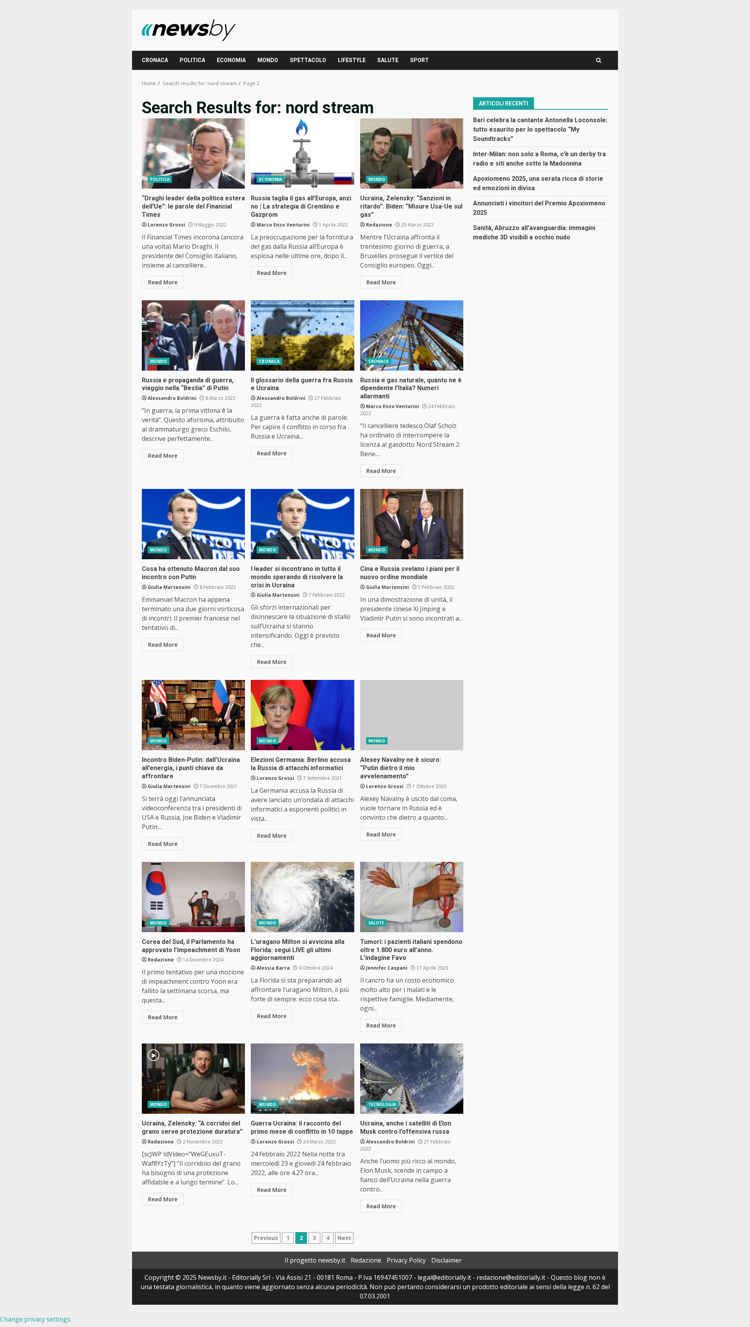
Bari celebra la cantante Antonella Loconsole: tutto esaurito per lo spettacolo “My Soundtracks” (540, 129)
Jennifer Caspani (386, 968)
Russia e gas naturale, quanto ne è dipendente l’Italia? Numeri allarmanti (411, 335)
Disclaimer (446, 1260)
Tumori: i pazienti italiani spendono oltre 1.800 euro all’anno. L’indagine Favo (411, 897)
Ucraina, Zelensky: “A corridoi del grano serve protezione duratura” (193, 1078)
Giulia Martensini (169, 587)
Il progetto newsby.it (315, 1260)
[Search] (598, 60)
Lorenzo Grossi (166, 224)
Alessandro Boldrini (172, 398)
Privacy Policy (406, 1260)
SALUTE (387, 60)
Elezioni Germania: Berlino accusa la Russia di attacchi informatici (302, 715)
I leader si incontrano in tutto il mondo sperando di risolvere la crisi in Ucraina (302, 524)
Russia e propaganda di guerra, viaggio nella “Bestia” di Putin (193, 335)
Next (344, 1237)
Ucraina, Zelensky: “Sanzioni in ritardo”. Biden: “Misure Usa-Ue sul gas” (411, 153)
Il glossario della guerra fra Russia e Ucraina (302, 335)
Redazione (379, 224)
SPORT (419, 60)
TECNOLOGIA (382, 1104)
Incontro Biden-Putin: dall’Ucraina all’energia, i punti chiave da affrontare (193, 715)
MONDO (267, 60)
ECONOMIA (231, 60)
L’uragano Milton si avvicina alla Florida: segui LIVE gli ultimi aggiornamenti (302, 897)
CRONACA (155, 60)
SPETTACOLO (308, 60)
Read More (162, 282)
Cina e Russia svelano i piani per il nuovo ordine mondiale (411, 524)
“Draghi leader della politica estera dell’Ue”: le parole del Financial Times (193, 153)
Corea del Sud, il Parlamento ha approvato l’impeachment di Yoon (193, 897)
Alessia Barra (273, 968)
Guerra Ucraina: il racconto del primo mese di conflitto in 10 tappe (302, 1078)
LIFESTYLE (352, 60)
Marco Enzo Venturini (283, 224)
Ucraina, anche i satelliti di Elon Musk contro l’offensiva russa (411, 1078)
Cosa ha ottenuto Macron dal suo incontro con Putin (193, 524)
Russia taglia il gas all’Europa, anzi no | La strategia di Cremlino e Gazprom (302, 153)
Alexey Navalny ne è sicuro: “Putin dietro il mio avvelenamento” (411, 715)
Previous (266, 1237)
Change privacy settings (35, 1319)
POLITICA (192, 60)
